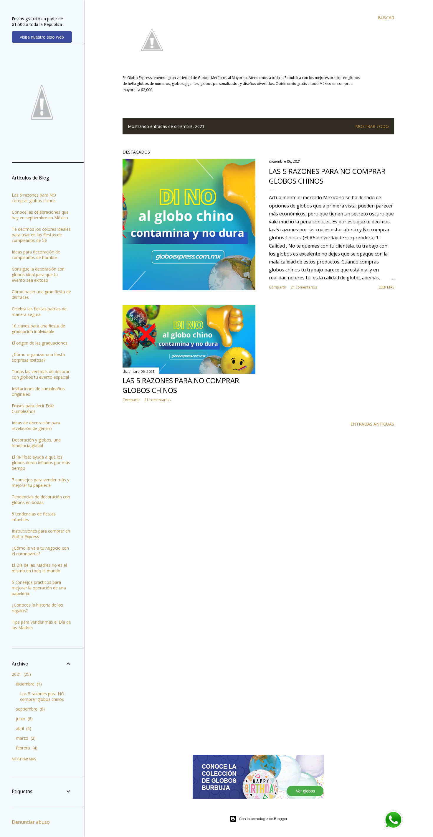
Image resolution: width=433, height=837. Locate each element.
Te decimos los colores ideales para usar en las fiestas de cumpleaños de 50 (41, 234)
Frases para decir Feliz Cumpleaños (33, 408)
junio (23, 718)
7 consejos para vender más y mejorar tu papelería (40, 482)
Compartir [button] (277, 287)
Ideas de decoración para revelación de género (36, 425)
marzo (25, 738)
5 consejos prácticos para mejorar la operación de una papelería (39, 587)
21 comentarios (304, 287)
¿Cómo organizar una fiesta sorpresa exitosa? (38, 357)
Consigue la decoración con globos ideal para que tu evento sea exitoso (38, 274)
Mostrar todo (372, 126)
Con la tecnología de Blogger (263, 818)
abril (23, 728)
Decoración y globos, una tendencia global (36, 442)
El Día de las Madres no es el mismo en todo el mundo (39, 568)
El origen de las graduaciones (39, 343)
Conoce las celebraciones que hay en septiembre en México (40, 214)
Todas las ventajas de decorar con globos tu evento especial (41, 374)
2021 (20, 674)
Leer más (386, 287)
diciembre (28, 684)
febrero (26, 748)
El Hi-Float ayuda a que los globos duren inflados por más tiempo (41, 462)
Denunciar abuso (31, 822)
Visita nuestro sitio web (42, 37)
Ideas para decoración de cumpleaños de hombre (36, 254)
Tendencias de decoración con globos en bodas (41, 499)
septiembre (29, 709)
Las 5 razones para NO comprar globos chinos (34, 197)
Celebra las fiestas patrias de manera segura (39, 311)
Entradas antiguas (372, 424)
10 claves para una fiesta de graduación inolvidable (38, 328)
